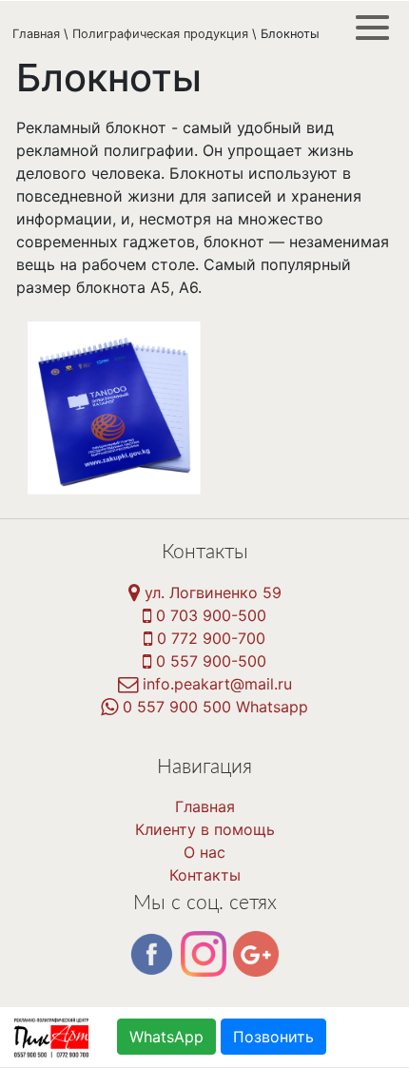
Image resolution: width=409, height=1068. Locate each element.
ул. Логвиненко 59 (211, 592)
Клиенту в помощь (205, 829)
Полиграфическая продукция (160, 34)
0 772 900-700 (208, 638)
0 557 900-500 (208, 660)
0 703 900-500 (208, 615)
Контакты (205, 874)
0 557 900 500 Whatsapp (213, 706)
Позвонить (273, 1036)
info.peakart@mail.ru (215, 683)
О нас (204, 852)
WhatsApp (166, 1036)
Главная (36, 34)
